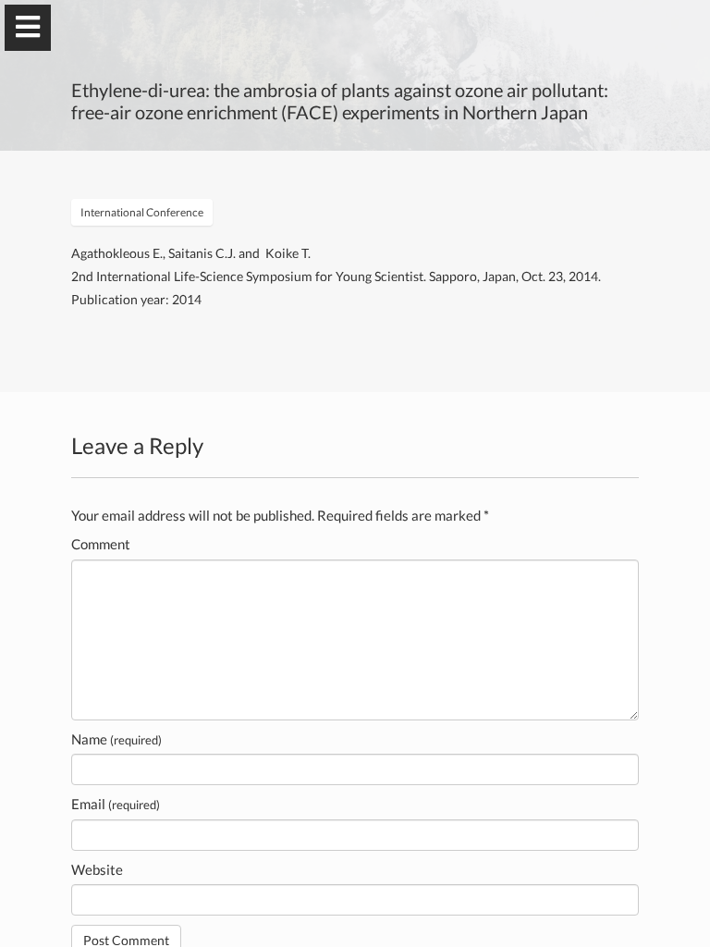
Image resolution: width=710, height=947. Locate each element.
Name (116, 739)
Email (115, 803)
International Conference (141, 212)
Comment (100, 543)
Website (97, 869)
